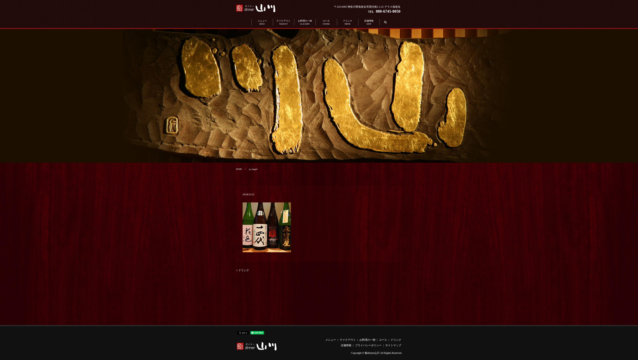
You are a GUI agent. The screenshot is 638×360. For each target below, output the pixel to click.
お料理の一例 (305, 22)
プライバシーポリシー (368, 345)
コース (326, 22)
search (385, 22)
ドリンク (347, 22)
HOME (239, 169)
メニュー (262, 22)
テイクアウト (283, 22)
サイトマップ (393, 345)
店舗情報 (368, 22)
